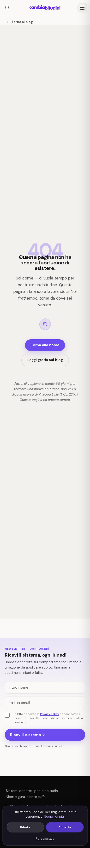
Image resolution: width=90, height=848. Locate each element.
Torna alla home (45, 345)
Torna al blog (22, 22)
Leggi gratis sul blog (45, 359)
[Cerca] (7, 7)
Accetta (64, 827)
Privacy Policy (49, 714)
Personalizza (45, 839)
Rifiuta (25, 827)
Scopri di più (54, 817)
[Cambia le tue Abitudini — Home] (45, 7)
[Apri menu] (82, 7)
